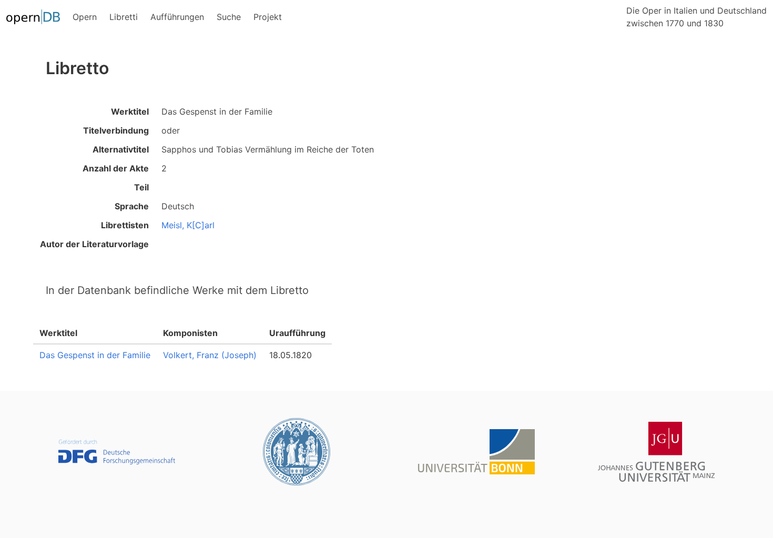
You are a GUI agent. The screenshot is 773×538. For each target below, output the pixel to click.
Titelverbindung (116, 130)
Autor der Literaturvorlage (94, 244)
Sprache (132, 206)
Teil (141, 187)
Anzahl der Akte (116, 168)
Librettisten (125, 225)
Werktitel (130, 111)
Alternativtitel (121, 149)
